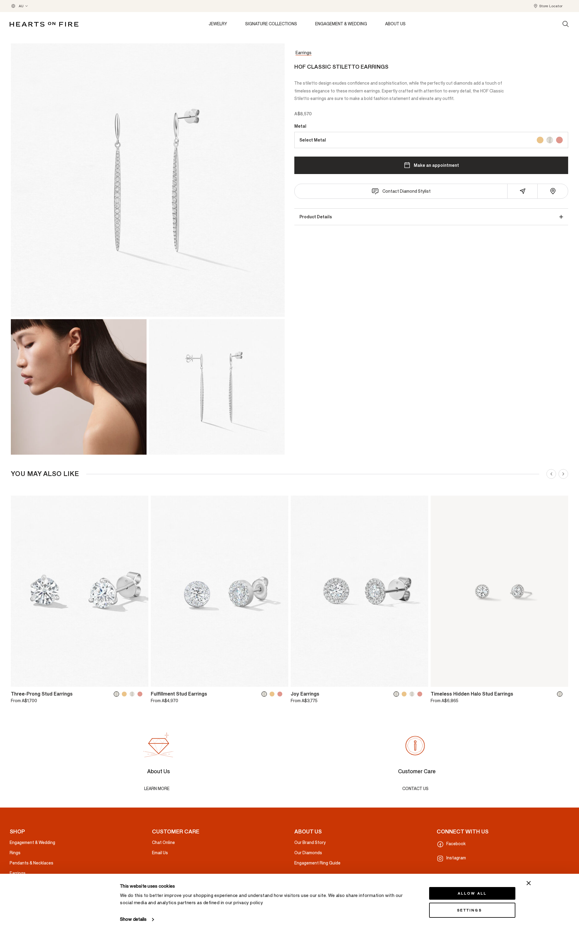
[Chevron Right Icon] (563, 474)
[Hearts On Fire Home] (44, 24)
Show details (133, 919)
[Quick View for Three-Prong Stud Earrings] (140, 680)
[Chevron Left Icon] (551, 474)
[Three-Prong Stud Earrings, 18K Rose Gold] (141, 694)
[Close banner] (529, 883)
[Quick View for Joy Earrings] (419, 680)
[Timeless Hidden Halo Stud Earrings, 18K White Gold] (561, 694)
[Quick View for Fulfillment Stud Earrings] (280, 680)
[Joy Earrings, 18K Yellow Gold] (405, 694)
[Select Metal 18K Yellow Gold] (540, 140)
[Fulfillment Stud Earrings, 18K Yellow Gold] (273, 694)
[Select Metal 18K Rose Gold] (559, 140)
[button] (548, 6)
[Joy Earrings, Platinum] (413, 694)
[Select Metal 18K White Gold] (549, 140)
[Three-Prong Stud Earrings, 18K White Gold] (118, 694)
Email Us (160, 853)
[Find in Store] (553, 191)
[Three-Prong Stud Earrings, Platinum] (133, 694)
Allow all (472, 893)
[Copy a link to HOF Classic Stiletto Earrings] (523, 191)
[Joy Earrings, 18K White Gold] (397, 694)
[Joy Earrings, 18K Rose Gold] (421, 694)
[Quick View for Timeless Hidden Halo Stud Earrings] (559, 680)
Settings (469, 910)
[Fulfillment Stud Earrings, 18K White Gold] (265, 694)
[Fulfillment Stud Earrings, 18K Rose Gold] (281, 694)
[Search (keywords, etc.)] (565, 24)
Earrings (304, 53)
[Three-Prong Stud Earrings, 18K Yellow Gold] (125, 694)
